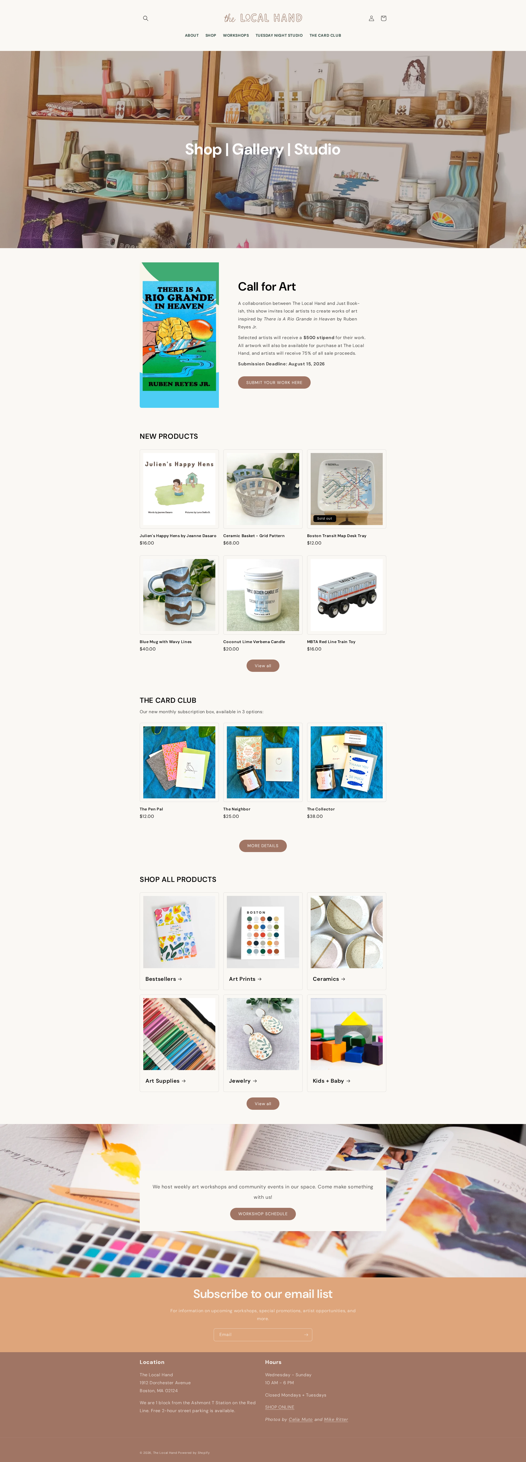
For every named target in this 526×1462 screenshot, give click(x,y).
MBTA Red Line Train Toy (331, 641)
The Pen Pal (151, 809)
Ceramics (326, 979)
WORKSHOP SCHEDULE (263, 1214)
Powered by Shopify (194, 1453)
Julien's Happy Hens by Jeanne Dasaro (178, 535)
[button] (146, 18)
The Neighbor (236, 809)
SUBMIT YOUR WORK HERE (274, 382)
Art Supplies (162, 1080)
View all (263, 666)
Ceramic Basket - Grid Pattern (254, 535)
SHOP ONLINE (280, 1407)
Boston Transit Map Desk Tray (337, 535)
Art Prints (242, 979)
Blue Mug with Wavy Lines (166, 641)
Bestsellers (160, 979)
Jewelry (240, 1080)
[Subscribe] (306, 1334)
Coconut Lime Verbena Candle (254, 641)
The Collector (321, 809)
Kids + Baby (328, 1080)
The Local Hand (165, 1453)
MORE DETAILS (263, 845)
